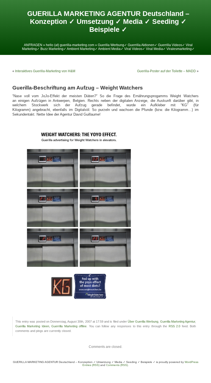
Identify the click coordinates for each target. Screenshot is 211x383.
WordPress (191, 362)
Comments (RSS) (117, 365)
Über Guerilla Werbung (143, 321)
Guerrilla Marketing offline (69, 326)
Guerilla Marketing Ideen (32, 326)
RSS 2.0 (174, 326)
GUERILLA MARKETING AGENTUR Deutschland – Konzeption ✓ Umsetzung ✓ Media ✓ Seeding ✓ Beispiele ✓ (108, 21)
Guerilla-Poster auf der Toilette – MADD (166, 71)
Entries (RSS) (90, 365)
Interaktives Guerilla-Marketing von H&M (45, 71)
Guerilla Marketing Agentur (177, 321)
